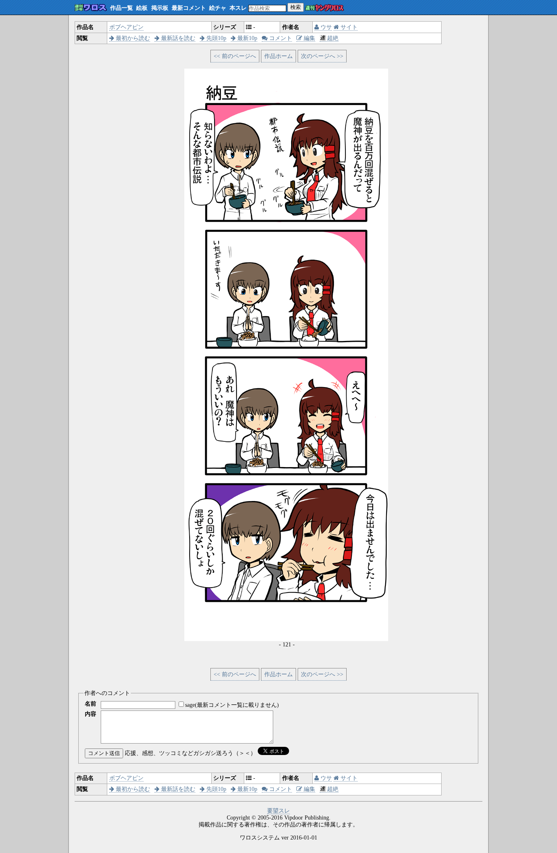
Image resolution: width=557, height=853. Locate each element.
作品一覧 (121, 8)
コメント (279, 38)
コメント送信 (104, 753)
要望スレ (278, 811)
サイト (348, 27)
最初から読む (132, 38)
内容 (90, 714)
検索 (295, 7)
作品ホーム (278, 56)
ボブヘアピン (126, 27)
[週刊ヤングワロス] (324, 8)
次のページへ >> (322, 56)
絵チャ (217, 8)
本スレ (238, 8)
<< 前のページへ (235, 56)
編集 (308, 38)
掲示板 (159, 8)
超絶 (332, 38)
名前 (90, 704)
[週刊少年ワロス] (91, 8)
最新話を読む (177, 38)
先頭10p (215, 38)
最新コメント (189, 8)
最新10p (246, 38)
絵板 (142, 8)
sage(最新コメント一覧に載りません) (232, 705)
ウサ (325, 27)
